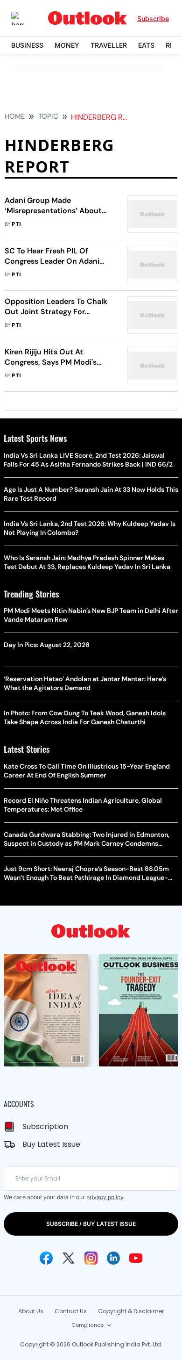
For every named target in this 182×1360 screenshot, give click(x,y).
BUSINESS (27, 45)
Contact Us (71, 1311)
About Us (30, 1311)
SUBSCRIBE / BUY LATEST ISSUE (91, 1223)
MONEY (67, 45)
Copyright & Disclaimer (131, 1311)
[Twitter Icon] (68, 1258)
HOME (15, 116)
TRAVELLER (109, 45)
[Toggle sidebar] (24, 18)
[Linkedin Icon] (113, 1258)
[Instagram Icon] (91, 1258)
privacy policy (104, 1197)
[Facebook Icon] (46, 1258)
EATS (146, 45)
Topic (48, 116)
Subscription (45, 1126)
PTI (16, 224)
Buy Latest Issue (51, 1144)
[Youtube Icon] (135, 1258)
